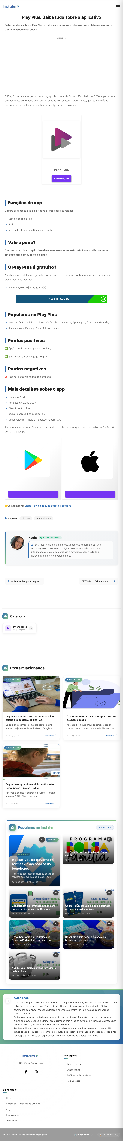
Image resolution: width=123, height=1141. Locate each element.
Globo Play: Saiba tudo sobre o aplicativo (47, 505)
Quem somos (73, 1069)
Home (9, 1098)
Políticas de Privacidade (79, 1075)
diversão (26, 518)
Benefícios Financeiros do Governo (23, 1103)
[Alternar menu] (118, 7)
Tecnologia (11, 1120)
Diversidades (12, 1115)
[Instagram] (36, 1072)
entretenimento (43, 518)
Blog (8, 1109)
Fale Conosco (73, 1081)
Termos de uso (74, 1064)
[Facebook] (26, 1072)
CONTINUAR (61, 178)
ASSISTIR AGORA (59, 298)
